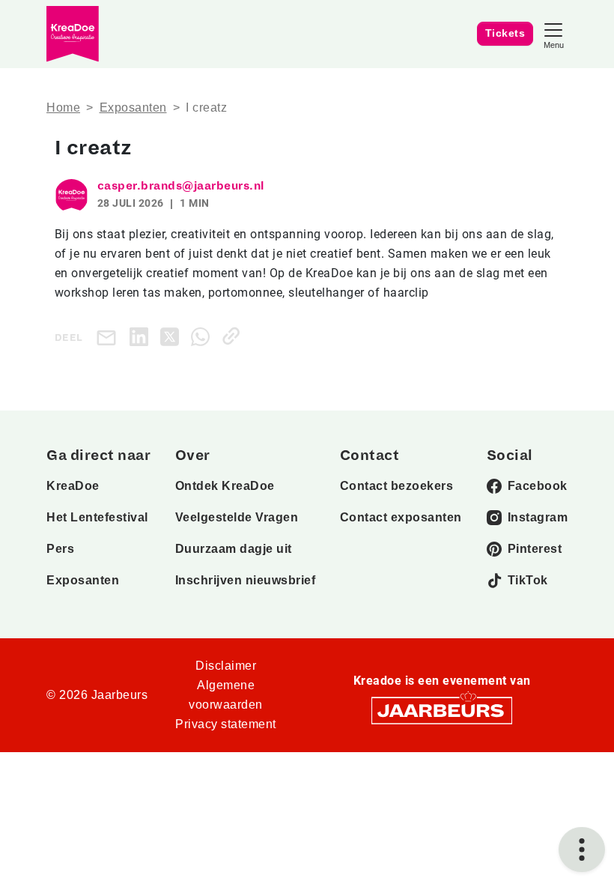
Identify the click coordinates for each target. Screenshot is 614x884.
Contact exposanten (401, 517)
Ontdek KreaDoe (225, 485)
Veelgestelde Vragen (237, 517)
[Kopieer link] (234, 336)
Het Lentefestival (97, 517)
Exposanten (133, 107)
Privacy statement (225, 724)
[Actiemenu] (582, 849)
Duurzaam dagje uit (233, 548)
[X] (172, 336)
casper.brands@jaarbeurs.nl (180, 186)
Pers (60, 548)
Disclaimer (225, 665)
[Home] (72, 34)
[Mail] (109, 336)
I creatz (206, 107)
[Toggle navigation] (553, 34)
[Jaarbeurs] (441, 710)
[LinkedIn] (142, 336)
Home (63, 107)
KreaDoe (73, 485)
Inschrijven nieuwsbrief (245, 580)
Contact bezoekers (397, 485)
